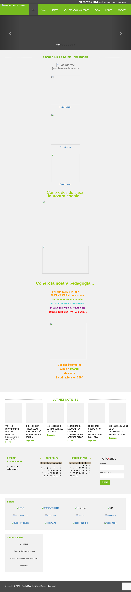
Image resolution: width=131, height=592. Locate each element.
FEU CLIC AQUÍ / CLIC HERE (65, 292)
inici (33, 10)
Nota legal (51, 586)
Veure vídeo (78, 295)
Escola (44, 10)
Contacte (122, 10)
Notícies (108, 10)
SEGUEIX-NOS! (68, 64)
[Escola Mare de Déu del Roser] (14, 9)
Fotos (97, 10)
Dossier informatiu (69, 365)
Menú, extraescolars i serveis (76, 10)
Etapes (55, 10)
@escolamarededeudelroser (65, 68)
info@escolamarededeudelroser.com (112, 2)
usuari (103, 463)
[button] (10, 32)
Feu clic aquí (65, 107)
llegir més (9, 442)
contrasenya (105, 472)
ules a (66, 369)
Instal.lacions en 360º (69, 377)
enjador (70, 373)
